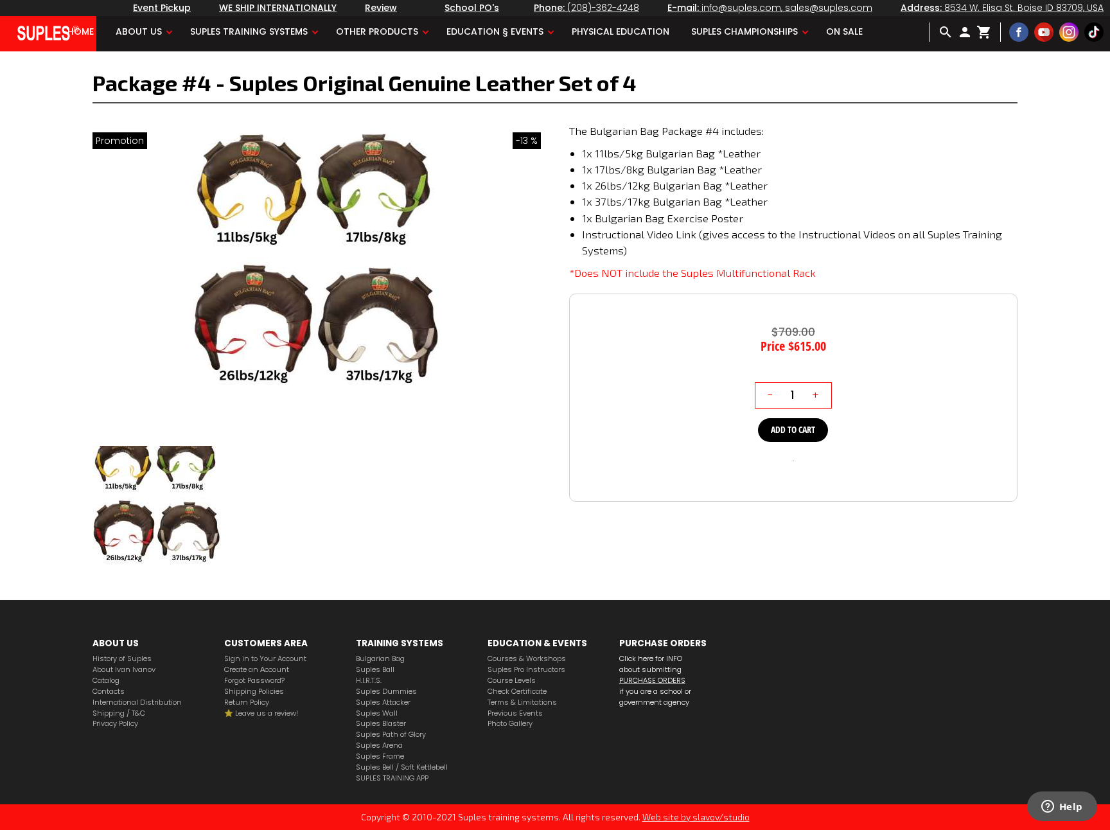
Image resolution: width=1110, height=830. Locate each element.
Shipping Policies (254, 691)
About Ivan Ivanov (123, 670)
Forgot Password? (254, 680)
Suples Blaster (381, 724)
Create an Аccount (256, 670)
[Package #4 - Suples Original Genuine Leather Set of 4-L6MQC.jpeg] (317, 284)
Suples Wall (377, 713)
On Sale (844, 31)
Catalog (105, 680)
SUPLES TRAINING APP (392, 778)
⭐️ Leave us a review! (261, 713)
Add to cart (793, 429)
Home (80, 31)
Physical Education (620, 31)
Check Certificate (517, 691)
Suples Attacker (383, 702)
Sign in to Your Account (265, 659)
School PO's (472, 7)
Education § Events (494, 31)
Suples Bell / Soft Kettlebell (402, 767)
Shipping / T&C (118, 713)
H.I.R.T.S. (369, 680)
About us (139, 31)
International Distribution (137, 702)
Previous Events (515, 713)
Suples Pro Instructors (526, 670)
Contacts (108, 691)
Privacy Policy (115, 724)
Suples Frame (380, 756)
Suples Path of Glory (391, 734)
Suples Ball (375, 670)
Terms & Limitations (522, 702)
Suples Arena (379, 745)
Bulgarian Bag (380, 659)
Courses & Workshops (527, 659)
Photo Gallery (510, 724)
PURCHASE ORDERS (652, 680)
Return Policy (246, 702)
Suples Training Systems (249, 31)
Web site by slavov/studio (696, 816)
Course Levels (512, 680)
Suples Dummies (386, 691)
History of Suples (122, 659)
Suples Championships (744, 31)
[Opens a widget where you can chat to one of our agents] (1061, 807)
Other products (377, 31)
